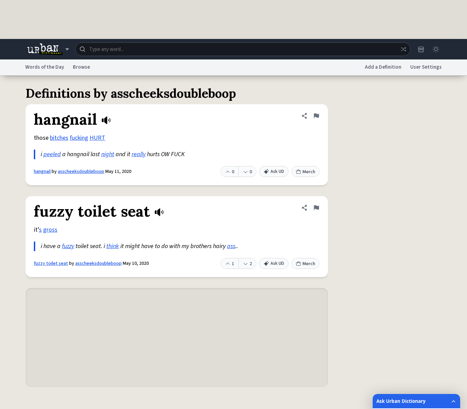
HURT (97, 138)
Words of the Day (44, 67)
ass (231, 246)
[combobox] (243, 49)
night (107, 154)
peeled (52, 154)
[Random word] (403, 49)
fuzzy (68, 246)
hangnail (42, 171)
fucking (79, 138)
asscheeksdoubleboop (81, 171)
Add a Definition (383, 67)
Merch (309, 171)
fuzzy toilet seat (51, 263)
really (139, 154)
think (112, 246)
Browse (81, 67)
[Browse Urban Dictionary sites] (48, 49)
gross (50, 230)
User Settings (426, 67)
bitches (59, 138)
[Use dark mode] (436, 49)
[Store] (421, 49)
